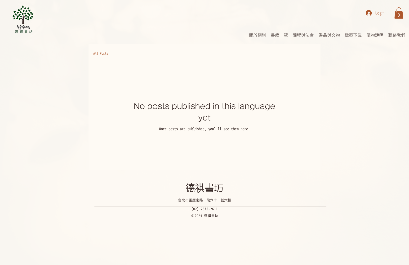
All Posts (100, 53)
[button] (399, 13)
